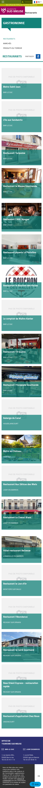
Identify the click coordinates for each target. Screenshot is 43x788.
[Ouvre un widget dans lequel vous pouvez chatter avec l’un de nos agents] (35, 784)
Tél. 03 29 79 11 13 (8, 759)
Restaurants (9, 38)
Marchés (7, 43)
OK (39, 776)
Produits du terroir (12, 48)
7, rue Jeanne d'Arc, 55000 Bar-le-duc (8, 756)
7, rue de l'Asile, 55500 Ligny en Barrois (31, 756)
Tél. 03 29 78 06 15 (29, 759)
